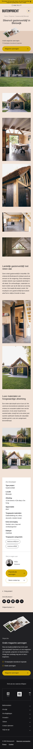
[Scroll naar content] (28, 60)
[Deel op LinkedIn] (13, 601)
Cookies (11, 744)
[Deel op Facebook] (4, 601)
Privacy (4, 744)
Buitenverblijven (13, 541)
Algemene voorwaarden (23, 741)
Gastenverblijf (12, 546)
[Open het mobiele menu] (29, 11)
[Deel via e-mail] (22, 601)
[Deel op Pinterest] (8, 601)
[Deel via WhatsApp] (17, 601)
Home (6, 16)
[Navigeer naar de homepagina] (10, 11)
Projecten (11, 16)
